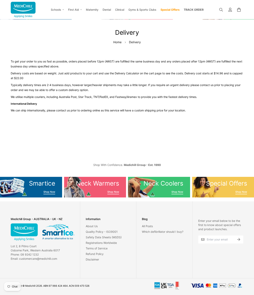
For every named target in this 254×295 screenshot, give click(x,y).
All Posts (147, 226)
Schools (56, 9)
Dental (107, 9)
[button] (238, 9)
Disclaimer (92, 259)
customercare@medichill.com (38, 258)
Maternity (92, 9)
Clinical (119, 9)
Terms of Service (97, 248)
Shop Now (49, 191)
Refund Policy (95, 254)
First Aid (73, 9)
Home (117, 42)
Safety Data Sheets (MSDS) (104, 237)
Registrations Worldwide (101, 242)
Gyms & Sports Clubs (142, 9)
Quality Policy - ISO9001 (102, 231)
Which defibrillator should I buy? (162, 231)
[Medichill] (23, 9)
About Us (92, 226)
